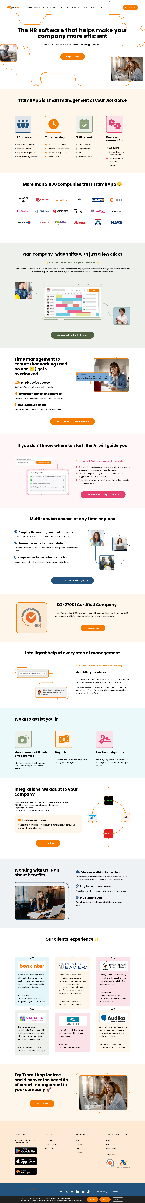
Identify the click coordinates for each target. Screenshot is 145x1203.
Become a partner (51, 1148)
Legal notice (113, 1192)
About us (79, 1140)
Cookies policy (113, 1189)
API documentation (113, 1148)
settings (79, 1200)
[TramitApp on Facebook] (61, 1194)
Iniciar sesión (133, 2)
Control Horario (49, 7)
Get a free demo (51, 1144)
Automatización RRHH (93, 7)
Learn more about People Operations (103, 494)
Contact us (49, 1140)
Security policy (101, 1192)
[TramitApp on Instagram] (72, 1194)
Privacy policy (101, 1189)
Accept (92, 1199)
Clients (78, 1148)
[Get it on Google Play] (25, 1153)
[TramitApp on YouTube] (83, 1192)
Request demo (72, 57)
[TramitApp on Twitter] (66, 1194)
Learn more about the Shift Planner (72, 335)
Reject (105, 1199)
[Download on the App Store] (25, 1164)
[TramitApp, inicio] (13, 7)
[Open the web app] (25, 1174)
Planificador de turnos (70, 7)
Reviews (79, 1144)
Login (108, 1140)
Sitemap (79, 1152)
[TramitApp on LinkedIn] (77, 1192)
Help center (110, 1144)
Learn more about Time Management (72, 421)
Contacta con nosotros (116, 2)
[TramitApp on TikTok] (88, 1192)
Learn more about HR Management (72, 580)
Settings (118, 1199)
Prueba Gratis (130, 7)
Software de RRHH (31, 7)
